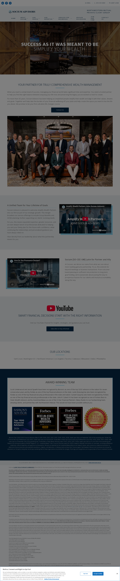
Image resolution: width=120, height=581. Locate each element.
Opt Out (85, 573)
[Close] (117, 574)
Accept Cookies (98, 573)
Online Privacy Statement (51, 579)
